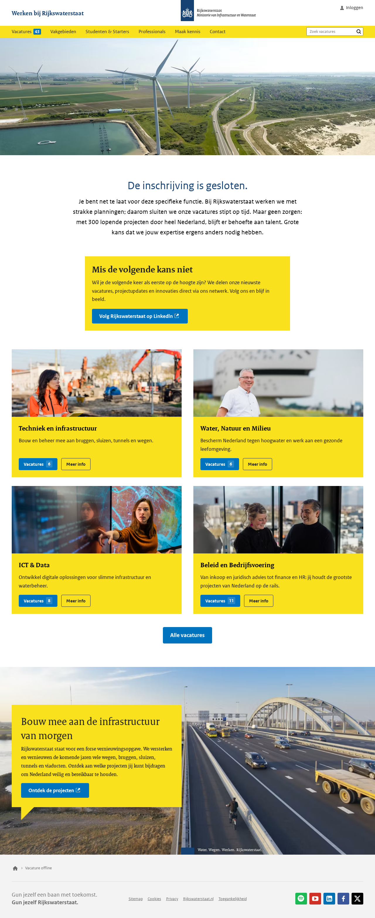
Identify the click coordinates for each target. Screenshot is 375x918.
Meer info (73, 462)
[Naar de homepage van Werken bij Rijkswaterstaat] (220, 13)
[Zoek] (358, 31)
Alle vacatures (187, 635)
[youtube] (315, 899)
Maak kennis (187, 31)
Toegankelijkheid (233, 898)
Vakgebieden (63, 31)
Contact (218, 31)
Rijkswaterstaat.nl (198, 898)
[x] (357, 899)
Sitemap (136, 898)
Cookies (154, 898)
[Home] (15, 868)
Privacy (172, 898)
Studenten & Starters (107, 31)
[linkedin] (329, 899)
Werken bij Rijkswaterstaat (47, 13)
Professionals (152, 31)
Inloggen (354, 7)
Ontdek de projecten (51, 790)
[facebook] (343, 899)
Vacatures (26, 31)
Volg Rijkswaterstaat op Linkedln (136, 316)
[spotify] (301, 899)
